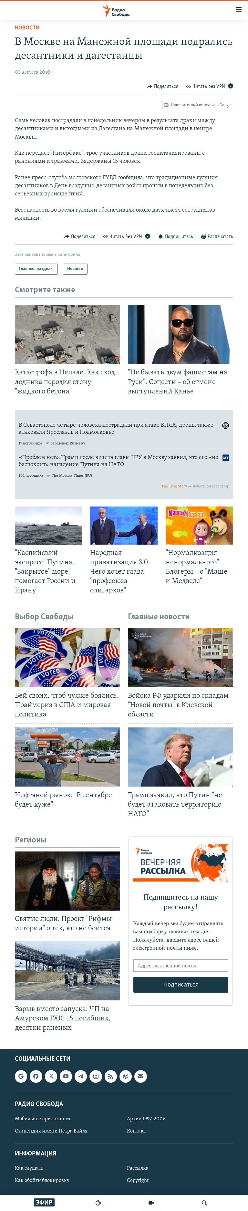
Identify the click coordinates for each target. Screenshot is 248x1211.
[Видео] (151, 1203)
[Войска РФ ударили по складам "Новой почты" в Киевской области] (180, 657)
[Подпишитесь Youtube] (66, 1076)
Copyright (138, 1181)
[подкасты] (98, 1203)
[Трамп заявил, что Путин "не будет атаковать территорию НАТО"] (180, 757)
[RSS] (111, 1076)
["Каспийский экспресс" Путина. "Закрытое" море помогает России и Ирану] (48, 525)
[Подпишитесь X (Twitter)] (51, 1076)
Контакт (136, 1131)
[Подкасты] (125, 1076)
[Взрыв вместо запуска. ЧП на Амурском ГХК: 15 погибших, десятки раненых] (67, 970)
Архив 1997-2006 (146, 1119)
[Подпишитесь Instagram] (95, 1076)
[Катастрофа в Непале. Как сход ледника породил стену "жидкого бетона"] (67, 334)
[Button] (162, 86)
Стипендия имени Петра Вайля (51, 1131)
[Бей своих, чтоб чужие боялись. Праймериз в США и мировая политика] (67, 657)
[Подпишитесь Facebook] (36, 1076)
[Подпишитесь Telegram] (81, 1076)
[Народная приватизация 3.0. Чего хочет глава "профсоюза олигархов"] (124, 525)
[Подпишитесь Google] (21, 1076)
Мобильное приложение (43, 1119)
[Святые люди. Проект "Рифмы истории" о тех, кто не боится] (67, 881)
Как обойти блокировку (42, 1181)
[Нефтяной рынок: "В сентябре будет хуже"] (67, 757)
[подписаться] (140, 1076)
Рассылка (138, 1168)
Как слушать (29, 1168)
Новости (27, 28)
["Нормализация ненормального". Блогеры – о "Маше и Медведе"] (199, 525)
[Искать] (204, 1203)
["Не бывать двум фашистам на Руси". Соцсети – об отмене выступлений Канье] (180, 334)
